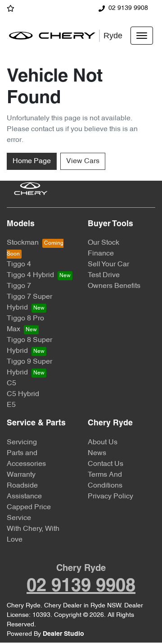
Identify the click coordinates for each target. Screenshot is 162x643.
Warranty (21, 475)
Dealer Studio (63, 634)
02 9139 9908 (128, 8)
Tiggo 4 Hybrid (30, 275)
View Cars (82, 161)
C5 (11, 383)
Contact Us (105, 464)
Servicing (22, 442)
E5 (11, 405)
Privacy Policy (110, 496)
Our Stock (103, 242)
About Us (102, 442)
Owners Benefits (114, 286)
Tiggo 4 (19, 264)
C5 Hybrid (23, 394)
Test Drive (104, 275)
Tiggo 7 (19, 286)
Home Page (32, 161)
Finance (101, 253)
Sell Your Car (108, 264)
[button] (141, 36)
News (97, 453)
